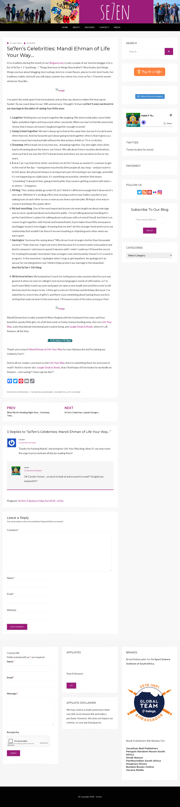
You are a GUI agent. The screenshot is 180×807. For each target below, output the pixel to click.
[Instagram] (159, 191)
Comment (13, 529)
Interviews (22, 392)
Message (12, 693)
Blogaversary (56, 62)
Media (117, 27)
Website (11, 610)
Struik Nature (134, 757)
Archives (89, 27)
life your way (74, 392)
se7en (26, 467)
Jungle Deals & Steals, (81, 326)
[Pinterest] (149, 191)
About (76, 27)
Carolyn (22, 439)
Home (65, 27)
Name (11, 577)
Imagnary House (136, 763)
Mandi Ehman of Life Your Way (45, 349)
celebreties (60, 392)
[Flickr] (154, 191)
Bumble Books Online (140, 766)
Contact (104, 27)
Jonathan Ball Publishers (142, 748)
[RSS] (144, 191)
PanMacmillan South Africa (143, 760)
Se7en (99, 797)
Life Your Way (56, 362)
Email (10, 593)
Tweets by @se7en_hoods (140, 149)
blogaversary (46, 392)
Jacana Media (135, 770)
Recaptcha (13, 732)
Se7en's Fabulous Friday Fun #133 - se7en (41, 500)
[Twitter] (139, 191)
